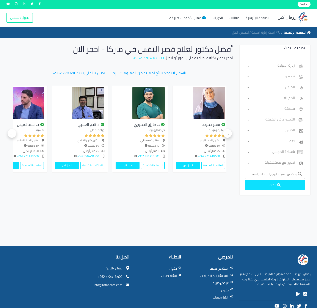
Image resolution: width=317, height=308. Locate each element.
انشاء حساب (221, 297)
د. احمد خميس (28, 124)
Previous (227, 133)
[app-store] (305, 294)
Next (12, 133)
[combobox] (271, 66)
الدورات (218, 17)
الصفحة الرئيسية (258, 17)
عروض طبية (221, 283)
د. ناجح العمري (88, 124)
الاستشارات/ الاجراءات (214, 276)
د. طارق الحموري (147, 124)
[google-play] (298, 294)
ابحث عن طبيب (219, 268)
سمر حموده (211, 124)
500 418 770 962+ (148, 57)
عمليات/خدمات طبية (187, 17)
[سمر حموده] (200, 103)
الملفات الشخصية (213, 165)
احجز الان (188, 165)
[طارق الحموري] (140, 103)
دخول (225, 290)
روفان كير (288, 17)
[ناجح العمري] (79, 103)
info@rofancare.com (108, 285)
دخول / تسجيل (19, 17)
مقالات (234, 17)
